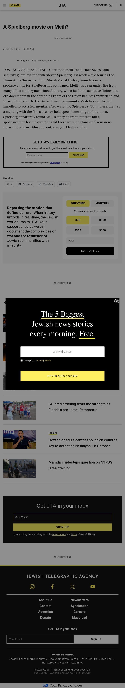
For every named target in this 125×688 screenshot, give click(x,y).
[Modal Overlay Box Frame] (62, 344)
